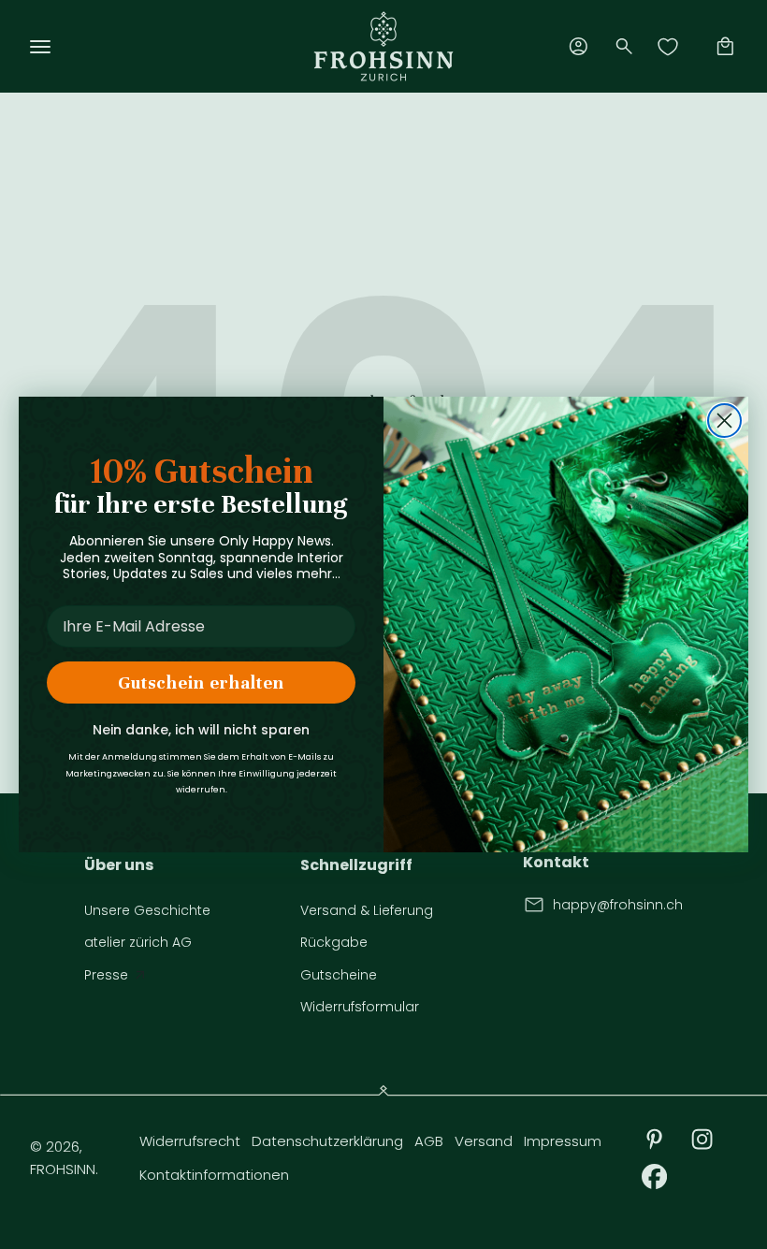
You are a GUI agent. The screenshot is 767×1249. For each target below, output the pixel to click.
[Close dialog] (724, 420)
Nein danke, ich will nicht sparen (201, 729)
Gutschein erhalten (201, 682)
